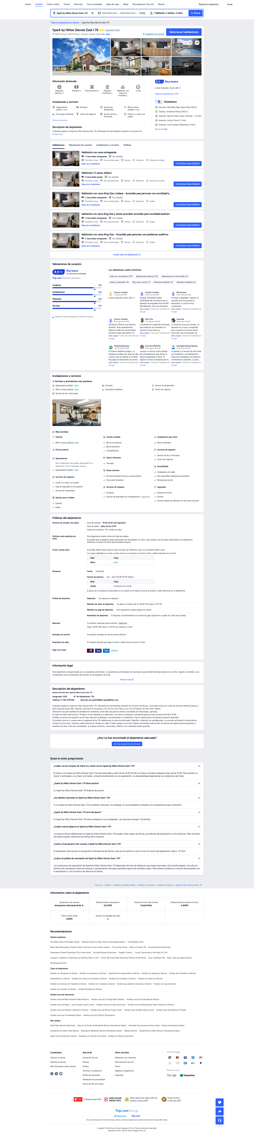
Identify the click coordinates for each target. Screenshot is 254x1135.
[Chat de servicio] (220, 1120)
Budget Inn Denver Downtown (121, 1036)
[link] (208, 4)
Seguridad (119, 1075)
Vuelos (28, 4)
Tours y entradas (94, 4)
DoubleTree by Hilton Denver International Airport (159, 1031)
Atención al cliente (57, 1058)
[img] (81, 56)
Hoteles (39, 4)
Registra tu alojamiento (124, 1071)
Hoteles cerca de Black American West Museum (69, 999)
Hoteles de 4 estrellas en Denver (182, 973)
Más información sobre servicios (63, 1066)
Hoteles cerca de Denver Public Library (106, 1010)
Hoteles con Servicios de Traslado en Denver (68, 984)
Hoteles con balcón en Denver (150, 979)
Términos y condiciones (92, 1071)
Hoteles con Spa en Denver (165, 984)
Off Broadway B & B (58, 963)
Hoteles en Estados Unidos (124, 885)
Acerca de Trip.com (90, 1058)
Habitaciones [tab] (58, 145)
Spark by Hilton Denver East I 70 (75, 30)
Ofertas (161, 4)
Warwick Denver (130, 1031)
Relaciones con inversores (125, 1058)
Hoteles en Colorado (146, 885)
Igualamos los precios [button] (155, 34)
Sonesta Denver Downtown (159, 947)
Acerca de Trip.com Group (93, 1084)
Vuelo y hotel (53, 4)
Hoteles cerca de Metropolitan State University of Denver (151, 1005)
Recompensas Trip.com (143, 4)
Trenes (67, 4)
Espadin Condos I (126, 952)
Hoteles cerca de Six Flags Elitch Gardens (107, 999)
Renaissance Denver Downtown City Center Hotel (70, 952)
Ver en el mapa (161, 129)
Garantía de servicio (58, 1062)
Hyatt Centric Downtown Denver (63, 1036)
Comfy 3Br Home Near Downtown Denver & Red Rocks (123, 958)
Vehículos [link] (78, 4)
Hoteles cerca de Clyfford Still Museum (99, 1015)
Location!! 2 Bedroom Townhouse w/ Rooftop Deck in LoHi (74, 958)
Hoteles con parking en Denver (154, 973)
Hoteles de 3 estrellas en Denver (122, 979)
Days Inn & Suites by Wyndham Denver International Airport (102, 1025)
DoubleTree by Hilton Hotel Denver (64, 1031)
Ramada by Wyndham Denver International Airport (101, 1031)
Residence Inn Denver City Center (92, 1036)
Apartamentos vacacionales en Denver (124, 973)
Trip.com (98, 885)
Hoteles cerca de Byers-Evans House (139, 1010)
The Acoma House (119, 947)
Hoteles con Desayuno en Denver (64, 973)
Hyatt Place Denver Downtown (63, 1025)
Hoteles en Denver (165, 885)
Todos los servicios (59, 120)
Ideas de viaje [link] (112, 4)
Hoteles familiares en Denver (90, 989)
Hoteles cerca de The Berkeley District (65, 1015)
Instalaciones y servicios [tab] (107, 145)
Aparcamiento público (64, 385)
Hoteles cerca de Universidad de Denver (143, 999)
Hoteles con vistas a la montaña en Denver (89, 979)
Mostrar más (57, 134)
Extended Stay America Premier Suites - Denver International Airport (156, 1025)
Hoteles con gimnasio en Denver (93, 973)
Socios (117, 1066)
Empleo (86, 1066)
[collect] (220, 1102)
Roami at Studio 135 (138, 947)
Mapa (125, 4)
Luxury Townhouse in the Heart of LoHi (151, 952)
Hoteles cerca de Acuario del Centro (111, 1005)
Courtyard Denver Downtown (105, 952)
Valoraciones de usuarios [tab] (80, 145)
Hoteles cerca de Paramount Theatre (171, 1010)
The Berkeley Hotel (135, 942)
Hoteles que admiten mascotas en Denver (134, 984)
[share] (220, 1111)
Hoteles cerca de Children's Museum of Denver (69, 1010)
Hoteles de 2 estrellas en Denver (102, 984)
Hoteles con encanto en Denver (63, 989)
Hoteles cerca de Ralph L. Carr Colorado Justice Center (72, 1005)
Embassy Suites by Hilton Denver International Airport (103, 942)
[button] (223, 4)
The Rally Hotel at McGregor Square (65, 942)
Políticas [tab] (127, 145)
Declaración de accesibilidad (94, 1079)
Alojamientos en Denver (60, 979)
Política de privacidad (91, 1075)
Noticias (86, 1062)
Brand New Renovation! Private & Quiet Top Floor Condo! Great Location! (80, 947)
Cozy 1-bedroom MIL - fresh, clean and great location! (170, 958)
